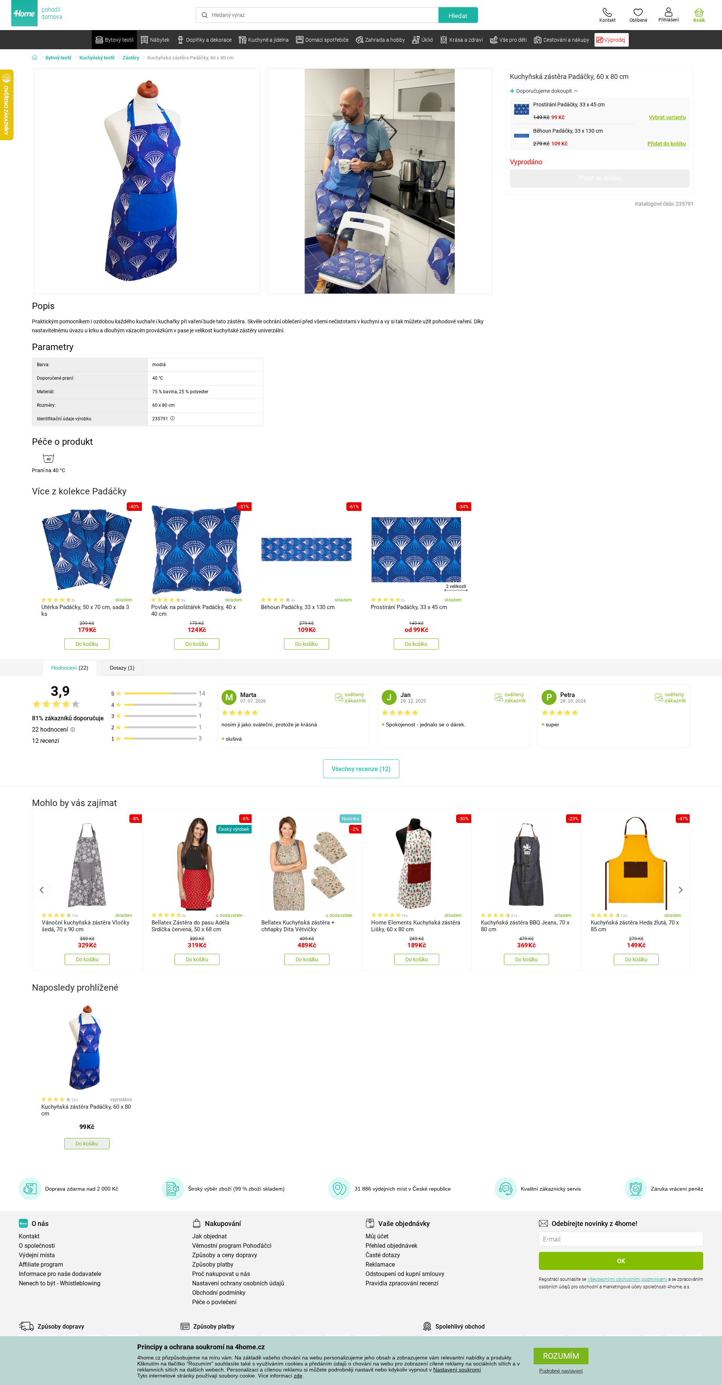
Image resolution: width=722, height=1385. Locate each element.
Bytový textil (58, 58)
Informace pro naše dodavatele (60, 1274)
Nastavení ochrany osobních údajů (238, 1283)
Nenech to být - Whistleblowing (59, 1283)
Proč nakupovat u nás (221, 1274)
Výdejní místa (37, 1255)
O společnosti (37, 1246)
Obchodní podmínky (219, 1293)
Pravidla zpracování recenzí (402, 1283)
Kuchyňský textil (96, 58)
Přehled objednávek (391, 1246)
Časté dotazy (383, 1255)
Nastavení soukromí (457, 1370)
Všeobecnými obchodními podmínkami (627, 1279)
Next (680, 889)
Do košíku (87, 644)
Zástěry (131, 58)
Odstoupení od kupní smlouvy (405, 1274)
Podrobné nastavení (561, 1371)
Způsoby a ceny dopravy (224, 1255)
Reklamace (380, 1264)
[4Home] (37, 58)
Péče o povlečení (214, 1302)
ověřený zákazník (355, 697)
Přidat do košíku (667, 144)
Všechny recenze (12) (361, 769)
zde (298, 1376)
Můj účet (377, 1236)
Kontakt (29, 1236)
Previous (41, 889)
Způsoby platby (213, 1264)
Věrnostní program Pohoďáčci (232, 1246)
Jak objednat (209, 1236)
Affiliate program (41, 1264)
